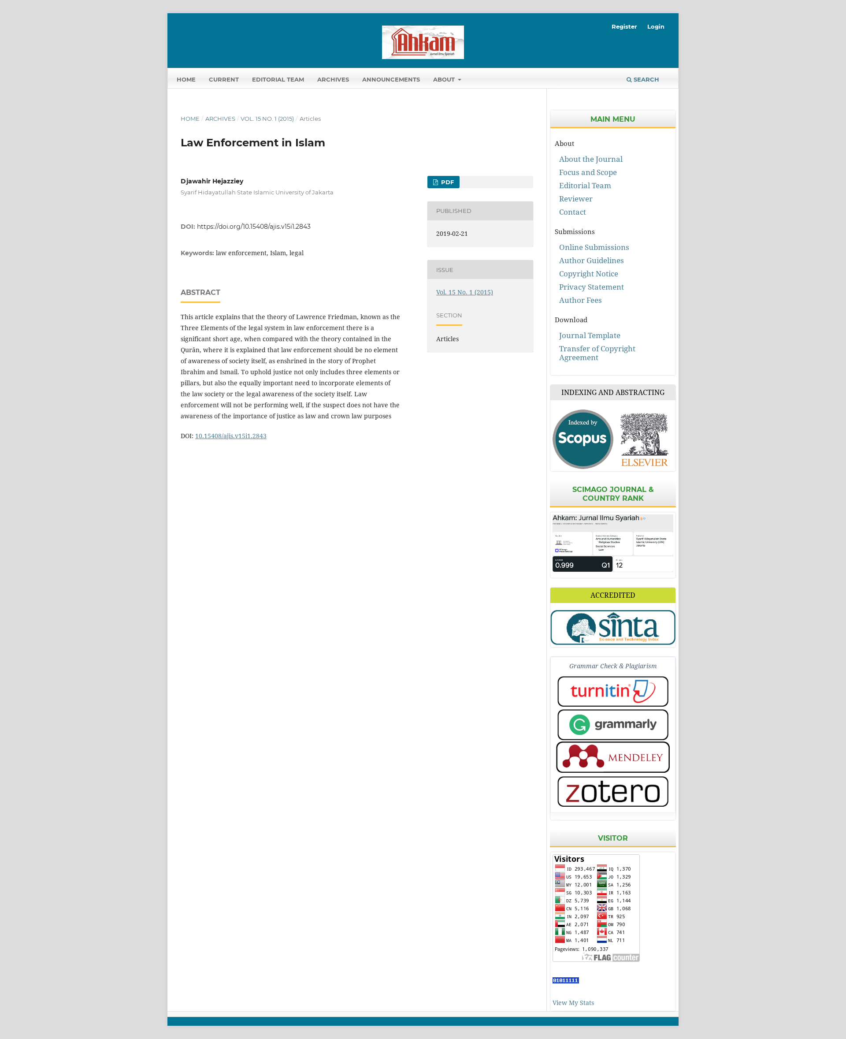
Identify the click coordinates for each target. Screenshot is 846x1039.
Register (624, 26)
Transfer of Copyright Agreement (597, 352)
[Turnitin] (612, 691)
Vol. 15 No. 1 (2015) (267, 118)
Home (186, 79)
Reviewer (576, 199)
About (444, 79)
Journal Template (589, 335)
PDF (446, 182)
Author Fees (580, 300)
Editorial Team (278, 79)
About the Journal (591, 159)
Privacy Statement (591, 287)
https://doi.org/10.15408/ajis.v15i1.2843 (254, 227)
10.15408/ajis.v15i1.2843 (231, 436)
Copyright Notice (588, 273)
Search (645, 79)
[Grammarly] (612, 724)
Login (655, 26)
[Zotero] (612, 791)
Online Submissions (594, 247)
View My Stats (573, 1002)
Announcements (391, 79)
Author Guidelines (591, 260)
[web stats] (566, 981)
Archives (333, 79)
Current (224, 79)
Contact (572, 212)
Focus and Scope (588, 172)
